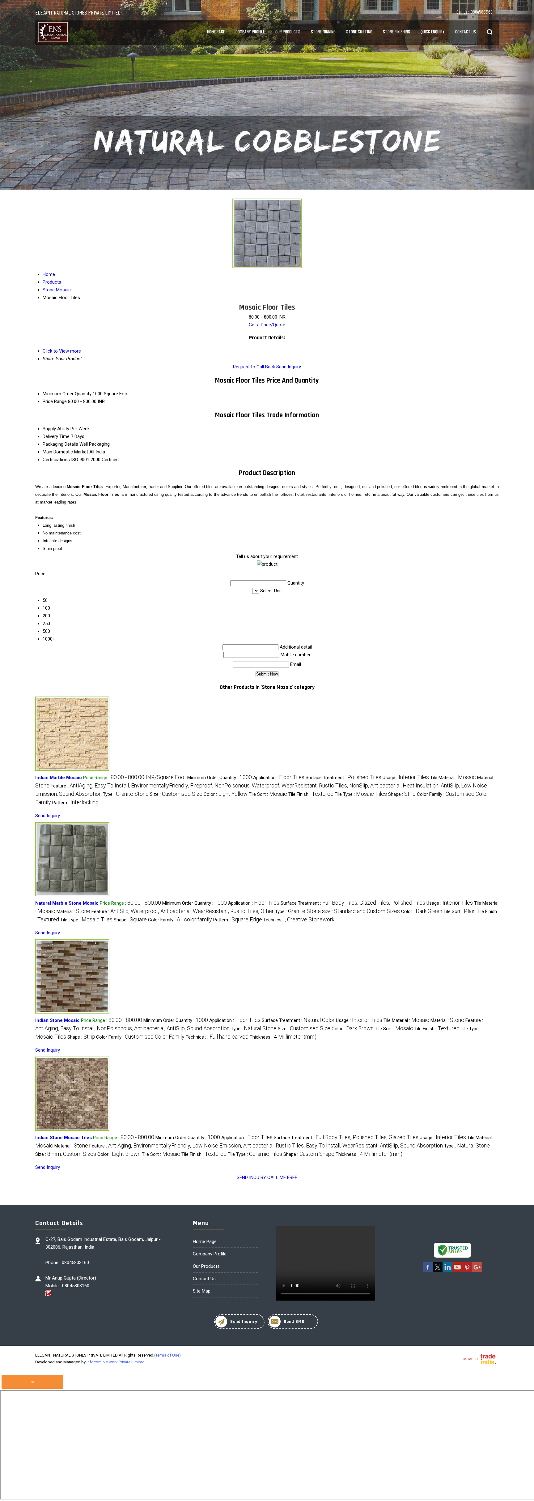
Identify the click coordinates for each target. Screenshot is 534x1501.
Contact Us (465, 31)
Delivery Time (56, 436)
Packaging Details (60, 444)
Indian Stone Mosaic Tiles (63, 1137)
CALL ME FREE (282, 1177)
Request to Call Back (254, 367)
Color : (226, 794)
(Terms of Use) (167, 1355)
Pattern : (75, 802)
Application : (278, 777)
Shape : (402, 794)
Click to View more (62, 351)
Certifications (56, 459)
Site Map (201, 1291)
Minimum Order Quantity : (219, 777)
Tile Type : (361, 794)
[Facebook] (428, 1271)
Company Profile (250, 31)
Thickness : (283, 1037)
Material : (73, 911)
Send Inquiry (288, 367)
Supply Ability (56, 428)
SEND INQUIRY (251, 1177)
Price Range (55, 401)
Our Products (287, 31)
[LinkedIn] (447, 1271)
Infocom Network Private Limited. (116, 1362)
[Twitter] (438, 1271)
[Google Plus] (477, 1271)
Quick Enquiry (433, 31)
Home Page (216, 31)
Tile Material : (453, 777)
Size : (176, 794)
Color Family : (180, 920)
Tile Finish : (310, 794)
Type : (126, 794)
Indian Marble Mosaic (58, 777)
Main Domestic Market (65, 452)
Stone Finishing (396, 31)
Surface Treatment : (343, 777)
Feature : (182, 911)
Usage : (406, 777)
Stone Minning (323, 31)
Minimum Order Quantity (67, 394)
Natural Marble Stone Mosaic (67, 903)
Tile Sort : (268, 794)
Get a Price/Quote (267, 325)
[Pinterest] (467, 1271)
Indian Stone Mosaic (57, 1020)
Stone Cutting (359, 31)
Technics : (298, 920)
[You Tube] (457, 1271)
